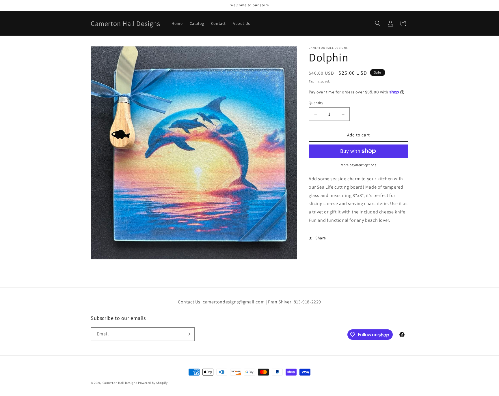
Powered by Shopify (153, 383)
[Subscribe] (188, 334)
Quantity (316, 102)
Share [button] (320, 238)
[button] (377, 23)
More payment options (358, 165)
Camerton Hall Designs (120, 383)
